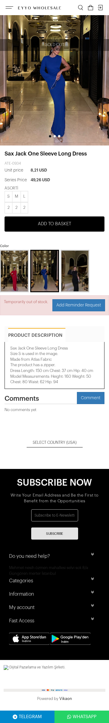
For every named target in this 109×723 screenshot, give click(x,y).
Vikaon (65, 699)
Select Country (55, 442)
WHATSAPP (85, 717)
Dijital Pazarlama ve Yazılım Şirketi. (36, 667)
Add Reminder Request (78, 305)
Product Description (35, 335)
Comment (91, 398)
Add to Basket (54, 224)
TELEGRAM (30, 717)
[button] (50, 136)
